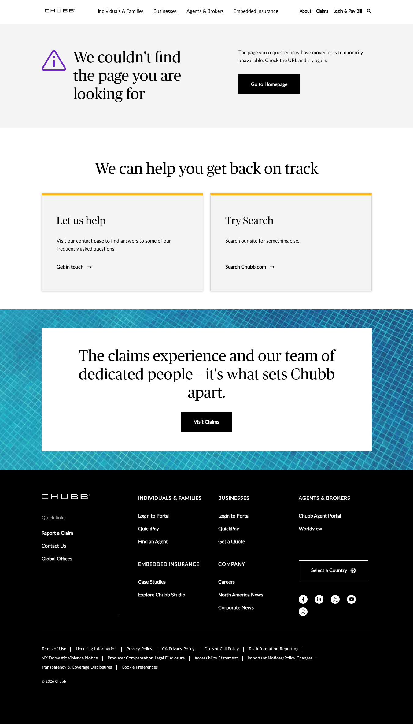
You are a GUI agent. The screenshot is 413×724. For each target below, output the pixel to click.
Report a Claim (57, 533)
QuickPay (148, 528)
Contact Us (54, 546)
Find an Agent (153, 541)
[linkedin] (319, 599)
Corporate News (236, 607)
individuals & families (170, 498)
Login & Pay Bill (347, 11)
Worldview (310, 528)
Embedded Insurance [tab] (256, 11)
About (305, 11)
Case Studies (152, 582)
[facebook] (303, 599)
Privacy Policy (139, 649)
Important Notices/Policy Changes (280, 658)
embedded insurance (168, 564)
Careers (226, 582)
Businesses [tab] (165, 11)
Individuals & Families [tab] (121, 11)
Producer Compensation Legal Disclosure (146, 658)
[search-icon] (369, 12)
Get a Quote (231, 541)
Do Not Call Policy (221, 649)
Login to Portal (154, 516)
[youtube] (351, 599)
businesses (233, 498)
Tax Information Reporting (273, 649)
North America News (240, 594)
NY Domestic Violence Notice (70, 658)
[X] (335, 599)
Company (231, 564)
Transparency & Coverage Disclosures (77, 667)
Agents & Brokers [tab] (205, 11)
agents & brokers (324, 498)
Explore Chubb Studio (161, 594)
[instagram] (303, 611)
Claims (322, 11)
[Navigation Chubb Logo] (60, 12)
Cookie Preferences (140, 667)
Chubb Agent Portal (320, 516)
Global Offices (57, 558)
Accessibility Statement (216, 658)
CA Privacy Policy (178, 649)
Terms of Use (54, 649)
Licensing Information (96, 649)
